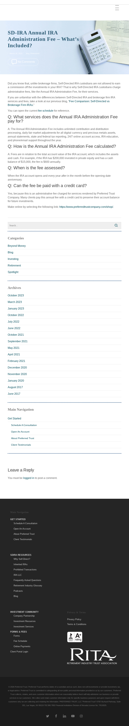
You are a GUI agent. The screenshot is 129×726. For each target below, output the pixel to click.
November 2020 (17, 374)
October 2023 (16, 295)
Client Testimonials (21, 444)
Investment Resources (25, 621)
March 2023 (15, 302)
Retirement (34, 53)
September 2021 (18, 341)
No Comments (26, 61)
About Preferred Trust (22, 438)
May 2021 (13, 347)
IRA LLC (18, 575)
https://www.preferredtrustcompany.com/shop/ (86, 206)
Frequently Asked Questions (27, 580)
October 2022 (16, 315)
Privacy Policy (74, 619)
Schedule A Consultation (24, 425)
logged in (28, 478)
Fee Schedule (20, 641)
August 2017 (15, 387)
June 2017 (14, 393)
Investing (13, 259)
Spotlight (13, 272)
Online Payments (22, 646)
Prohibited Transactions (25, 569)
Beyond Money (17, 245)
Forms (17, 636)
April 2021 (14, 354)
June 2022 (14, 328)
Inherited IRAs (21, 564)
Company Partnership (24, 616)
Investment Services (24, 626)
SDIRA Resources (20, 555)
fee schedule (45, 110)
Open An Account (20, 431)
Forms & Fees (18, 632)
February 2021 (16, 361)
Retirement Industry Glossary (28, 585)
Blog (27, 53)
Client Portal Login (19, 651)
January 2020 (16, 380)
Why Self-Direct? (22, 559)
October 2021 (16, 334)
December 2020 (17, 367)
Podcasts (18, 591)
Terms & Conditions (76, 624)
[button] (117, 5)
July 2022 (13, 321)
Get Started (14, 418)
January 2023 (16, 308)
